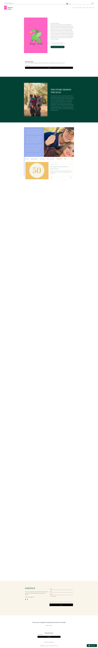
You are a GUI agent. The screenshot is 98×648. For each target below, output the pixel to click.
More (65, 158)
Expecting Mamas (34, 158)
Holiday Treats (59, 158)
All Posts (27, 158)
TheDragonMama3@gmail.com (9, 3)
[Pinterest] (91, 3)
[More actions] (71, 164)
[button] (72, 159)
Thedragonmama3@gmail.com (30, 597)
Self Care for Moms (50, 158)
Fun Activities (42, 158)
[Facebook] (93, 3)
